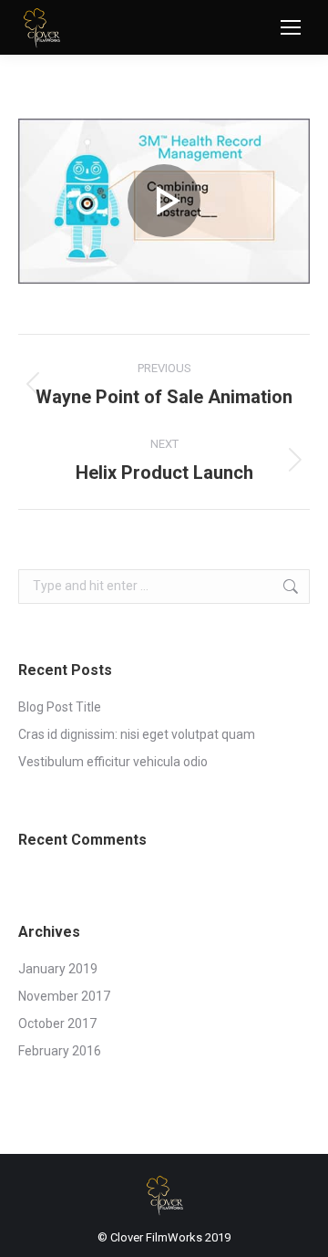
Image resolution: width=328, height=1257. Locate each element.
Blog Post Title (59, 707)
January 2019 (57, 968)
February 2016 (59, 1051)
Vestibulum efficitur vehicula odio (113, 761)
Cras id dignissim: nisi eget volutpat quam (136, 734)
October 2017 (57, 1023)
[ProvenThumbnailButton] (164, 201)
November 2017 (64, 996)
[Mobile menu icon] (291, 27)
